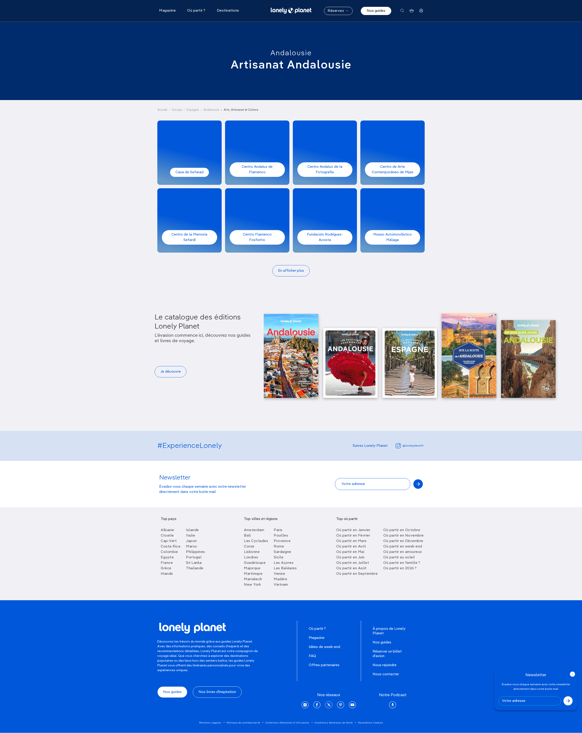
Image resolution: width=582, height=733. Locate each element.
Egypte (167, 557)
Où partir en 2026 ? (400, 568)
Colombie (169, 552)
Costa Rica (170, 546)
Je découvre (170, 372)
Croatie (167, 535)
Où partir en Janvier (353, 530)
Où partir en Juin (350, 557)
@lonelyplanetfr (413, 445)
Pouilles (281, 535)
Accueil (162, 109)
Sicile (278, 557)
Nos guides (376, 11)
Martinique (253, 574)
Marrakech (253, 579)
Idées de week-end (324, 647)
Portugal (193, 557)
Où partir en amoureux (402, 552)
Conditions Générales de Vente (334, 723)
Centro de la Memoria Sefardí (189, 237)
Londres (251, 557)
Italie (190, 535)
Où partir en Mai (350, 552)
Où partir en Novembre (403, 535)
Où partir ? (317, 629)
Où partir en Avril (351, 546)
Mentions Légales (210, 723)
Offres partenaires (324, 665)
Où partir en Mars (351, 541)
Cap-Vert (169, 541)
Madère (280, 579)
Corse (249, 546)
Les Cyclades (256, 541)
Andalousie (291, 53)
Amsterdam (254, 530)
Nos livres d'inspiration (217, 692)
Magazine (316, 638)
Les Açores (284, 563)
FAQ (312, 656)
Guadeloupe (255, 563)
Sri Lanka (194, 563)
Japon (191, 541)
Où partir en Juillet (352, 563)
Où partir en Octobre (401, 530)
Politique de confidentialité (243, 723)
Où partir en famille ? (401, 563)
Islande (192, 530)
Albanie (167, 530)
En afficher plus (291, 271)
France (167, 563)
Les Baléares (285, 568)
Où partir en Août (351, 568)
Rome (279, 546)
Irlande (167, 574)
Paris (278, 530)
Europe (177, 109)
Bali (247, 535)
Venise (279, 574)
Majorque (252, 568)
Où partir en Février (353, 535)
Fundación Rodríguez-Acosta (325, 237)
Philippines (195, 552)
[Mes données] (421, 11)
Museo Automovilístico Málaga (392, 237)
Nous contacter (386, 674)
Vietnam (281, 585)
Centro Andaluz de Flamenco (257, 169)
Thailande (194, 568)
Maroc (191, 546)
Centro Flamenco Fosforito (257, 237)
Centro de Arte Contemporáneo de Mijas (392, 169)
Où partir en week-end (402, 546)
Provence (282, 541)
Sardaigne (282, 552)
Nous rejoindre (384, 665)
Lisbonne (252, 552)
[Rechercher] (402, 11)
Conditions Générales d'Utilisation (287, 723)
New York (252, 585)
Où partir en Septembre (357, 574)
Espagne (193, 109)
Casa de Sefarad (189, 172)
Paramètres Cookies (370, 723)
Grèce (166, 568)
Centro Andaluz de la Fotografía (324, 169)
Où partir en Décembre (403, 541)
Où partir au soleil (399, 557)
